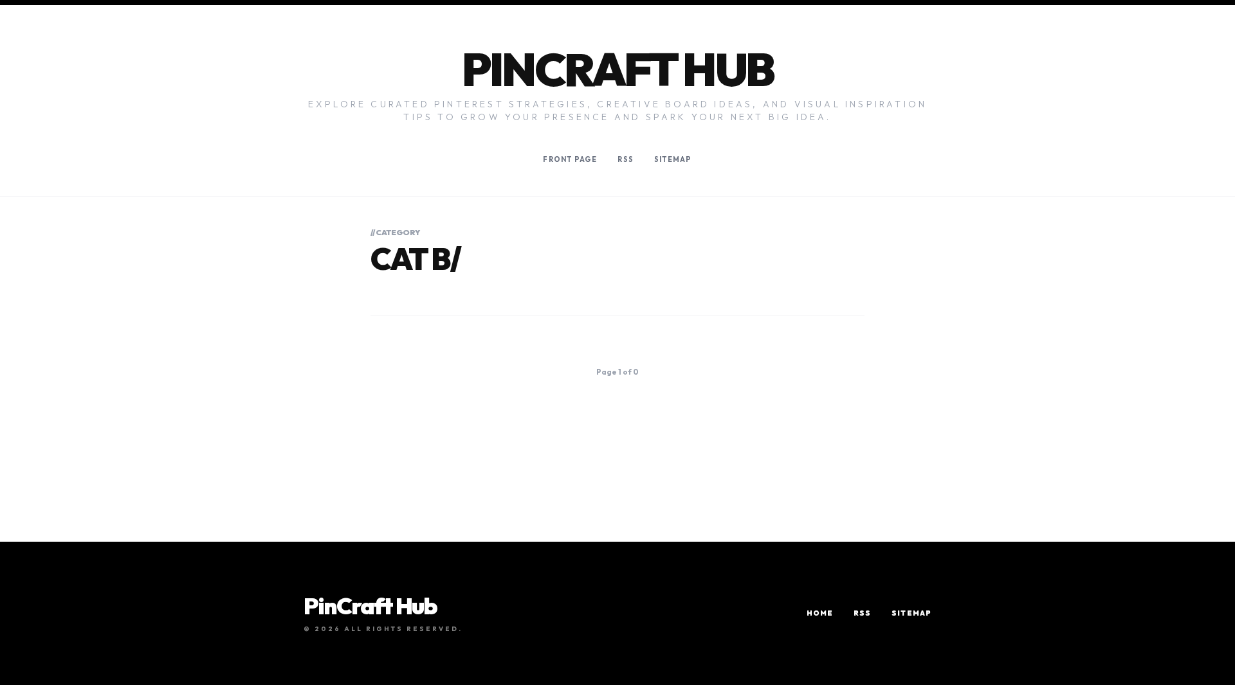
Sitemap (673, 159)
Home (820, 613)
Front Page (570, 159)
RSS (625, 159)
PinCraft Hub (618, 69)
